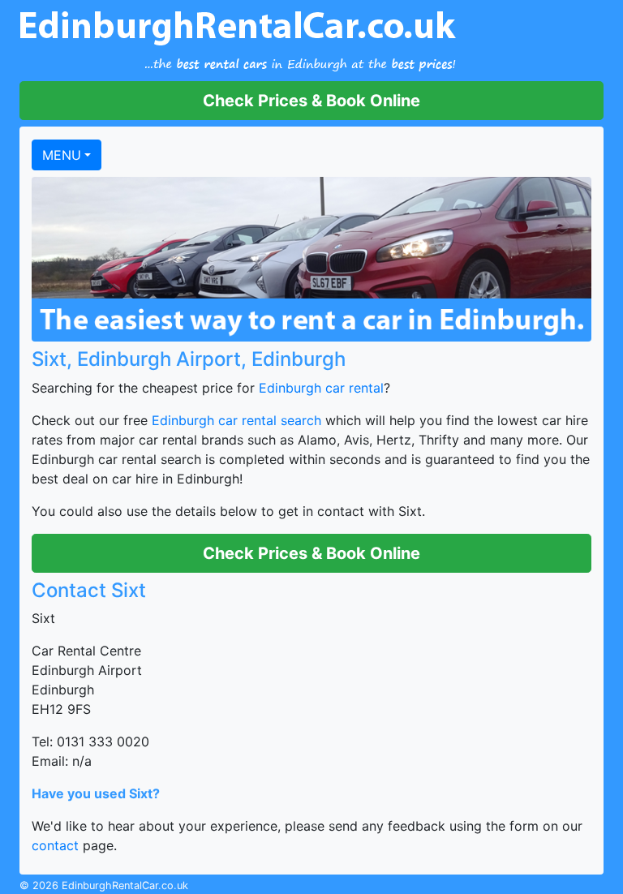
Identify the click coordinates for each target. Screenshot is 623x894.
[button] (311, 100)
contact (55, 845)
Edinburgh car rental (321, 388)
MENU (61, 155)
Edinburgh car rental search (236, 420)
